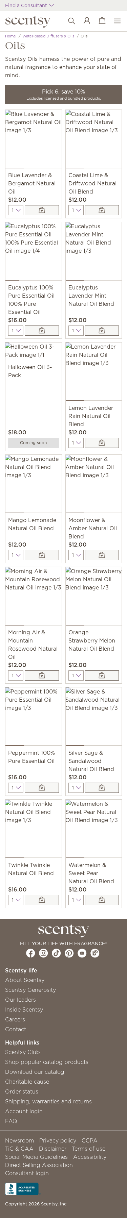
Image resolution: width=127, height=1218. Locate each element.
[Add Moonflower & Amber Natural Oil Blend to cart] (102, 555)
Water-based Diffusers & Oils (48, 36)
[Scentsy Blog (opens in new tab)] (95, 953)
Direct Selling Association (39, 1165)
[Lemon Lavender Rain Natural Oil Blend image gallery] (93, 373)
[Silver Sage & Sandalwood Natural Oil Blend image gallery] (93, 718)
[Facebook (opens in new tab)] (30, 953)
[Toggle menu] (114, 21)
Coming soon (33, 443)
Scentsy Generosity (30, 990)
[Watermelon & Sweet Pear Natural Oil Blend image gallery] (93, 830)
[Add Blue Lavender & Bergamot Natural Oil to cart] (42, 210)
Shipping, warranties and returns (48, 1101)
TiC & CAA (19, 1148)
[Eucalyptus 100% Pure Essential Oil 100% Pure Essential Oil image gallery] (33, 252)
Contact (15, 1029)
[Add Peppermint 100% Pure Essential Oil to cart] (42, 788)
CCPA (90, 1140)
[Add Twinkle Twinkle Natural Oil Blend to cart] (42, 900)
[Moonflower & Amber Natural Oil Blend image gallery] (93, 485)
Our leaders (20, 999)
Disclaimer (52, 1148)
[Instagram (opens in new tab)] (43, 953)
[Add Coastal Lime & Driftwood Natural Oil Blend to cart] (102, 210)
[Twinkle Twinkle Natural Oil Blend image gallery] (33, 830)
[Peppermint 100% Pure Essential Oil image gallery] (33, 718)
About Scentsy (24, 980)
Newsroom (19, 1140)
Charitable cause (27, 1081)
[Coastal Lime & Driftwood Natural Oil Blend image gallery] (93, 140)
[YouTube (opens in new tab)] (82, 953)
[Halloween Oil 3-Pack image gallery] (33, 353)
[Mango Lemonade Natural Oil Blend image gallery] (33, 485)
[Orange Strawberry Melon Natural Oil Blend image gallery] (93, 597)
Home (10, 36)
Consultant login (27, 1173)
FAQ (11, 1121)
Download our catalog (34, 1071)
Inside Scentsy (24, 1009)
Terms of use (88, 1148)
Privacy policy (57, 1140)
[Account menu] (83, 21)
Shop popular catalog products (46, 1062)
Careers (15, 1019)
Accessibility (89, 1157)
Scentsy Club (22, 1052)
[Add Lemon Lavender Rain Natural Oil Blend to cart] (102, 443)
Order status (21, 1091)
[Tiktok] (56, 953)
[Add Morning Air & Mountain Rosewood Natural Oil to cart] (42, 675)
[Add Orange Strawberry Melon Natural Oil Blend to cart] (102, 675)
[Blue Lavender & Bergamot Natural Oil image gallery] (33, 140)
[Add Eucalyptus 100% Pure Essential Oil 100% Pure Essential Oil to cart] (42, 331)
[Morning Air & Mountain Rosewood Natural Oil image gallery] (33, 597)
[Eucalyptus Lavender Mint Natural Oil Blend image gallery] (93, 252)
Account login (24, 1111)
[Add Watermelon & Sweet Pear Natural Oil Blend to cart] (102, 900)
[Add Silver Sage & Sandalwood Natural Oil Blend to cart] (102, 788)
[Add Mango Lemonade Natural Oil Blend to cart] (42, 555)
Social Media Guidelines (36, 1157)
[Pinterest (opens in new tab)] (69, 953)
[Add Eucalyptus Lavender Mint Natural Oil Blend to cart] (102, 331)
